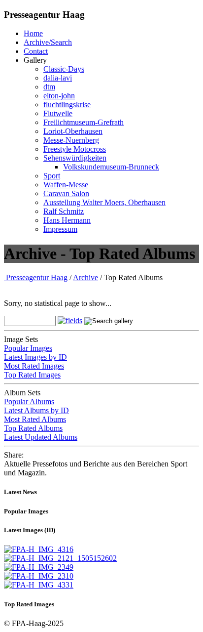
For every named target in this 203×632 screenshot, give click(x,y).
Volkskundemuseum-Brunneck (111, 167)
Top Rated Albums (33, 428)
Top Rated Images (32, 375)
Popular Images (28, 348)
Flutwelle (57, 113)
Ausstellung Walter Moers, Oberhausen (104, 202)
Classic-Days (63, 69)
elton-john (59, 95)
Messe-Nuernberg (71, 140)
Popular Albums (29, 401)
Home (33, 33)
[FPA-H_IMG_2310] (38, 576)
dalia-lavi (57, 78)
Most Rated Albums (35, 419)
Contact (36, 51)
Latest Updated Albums (40, 437)
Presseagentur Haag (36, 277)
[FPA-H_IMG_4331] (38, 585)
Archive (85, 277)
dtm (49, 87)
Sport (51, 175)
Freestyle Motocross (74, 149)
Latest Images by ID (35, 357)
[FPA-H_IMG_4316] (38, 549)
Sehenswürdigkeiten (74, 158)
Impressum (60, 229)
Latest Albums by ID (36, 410)
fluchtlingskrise (67, 104)
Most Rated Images (34, 366)
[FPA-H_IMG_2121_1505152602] (60, 558)
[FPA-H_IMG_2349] (38, 567)
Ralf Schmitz (63, 211)
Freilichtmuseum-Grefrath (83, 122)
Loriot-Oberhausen (72, 131)
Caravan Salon (66, 193)
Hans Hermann (67, 220)
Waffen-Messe (65, 184)
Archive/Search (48, 42)
